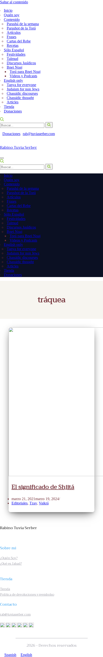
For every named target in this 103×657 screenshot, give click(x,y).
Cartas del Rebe (19, 41)
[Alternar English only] (97, 245)
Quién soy (11, 15)
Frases (11, 37)
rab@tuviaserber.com (39, 134)
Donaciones (13, 111)
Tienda (9, 107)
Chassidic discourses (22, 93)
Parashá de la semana (23, 24)
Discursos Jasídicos (21, 63)
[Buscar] (2, 120)
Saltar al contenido (14, 2)
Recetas (12, 45)
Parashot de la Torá (21, 28)
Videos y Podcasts (23, 76)
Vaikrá (44, 503)
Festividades (16, 54)
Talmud (12, 59)
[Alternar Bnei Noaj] (94, 232)
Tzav (33, 503)
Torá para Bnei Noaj (25, 72)
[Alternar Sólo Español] (97, 215)
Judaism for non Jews (23, 89)
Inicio (8, 10)
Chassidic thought (20, 98)
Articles (12, 102)
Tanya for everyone (21, 85)
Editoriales (19, 503)
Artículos (14, 32)
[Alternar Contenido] (97, 184)
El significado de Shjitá (42, 487)
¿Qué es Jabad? (11, 563)
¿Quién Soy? (8, 558)
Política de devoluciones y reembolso (27, 594)
